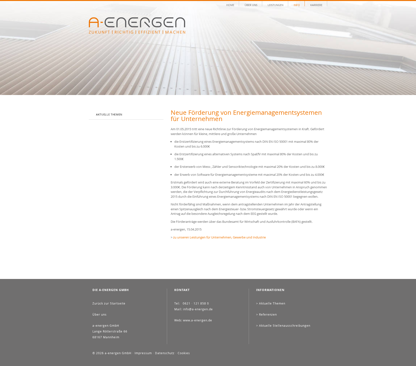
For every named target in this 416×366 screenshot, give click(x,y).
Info (297, 4)
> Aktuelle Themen (270, 303)
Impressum (143, 353)
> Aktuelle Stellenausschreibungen (283, 325)
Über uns (251, 4)
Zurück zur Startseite (108, 303)
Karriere (316, 4)
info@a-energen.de (198, 309)
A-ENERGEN (137, 25)
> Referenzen (266, 314)
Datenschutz (165, 353)
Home (230, 4)
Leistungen (275, 4)
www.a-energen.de (197, 320)
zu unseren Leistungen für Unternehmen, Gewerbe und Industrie (219, 237)
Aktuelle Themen (109, 114)
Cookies (184, 353)
